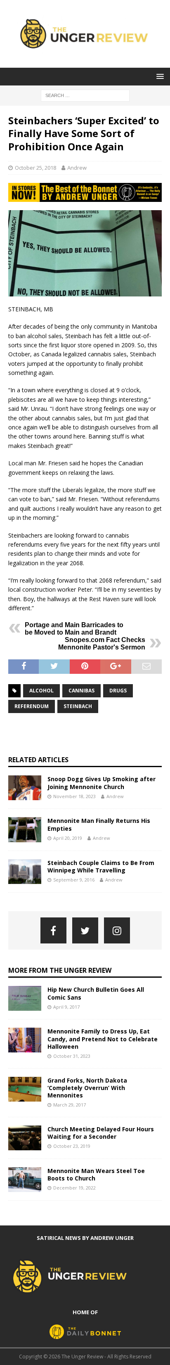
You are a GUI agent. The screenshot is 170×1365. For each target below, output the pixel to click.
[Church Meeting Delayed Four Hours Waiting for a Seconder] (24, 1138)
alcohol (41, 690)
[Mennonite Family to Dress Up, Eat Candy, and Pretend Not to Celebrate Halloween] (24, 1040)
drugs (118, 690)
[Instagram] (117, 930)
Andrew (77, 167)
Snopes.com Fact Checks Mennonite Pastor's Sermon (101, 643)
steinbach (78, 706)
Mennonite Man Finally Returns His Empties (98, 824)
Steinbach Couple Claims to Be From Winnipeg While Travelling (100, 866)
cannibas (81, 690)
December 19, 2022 (74, 1188)
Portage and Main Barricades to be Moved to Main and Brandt (74, 628)
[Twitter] (85, 930)
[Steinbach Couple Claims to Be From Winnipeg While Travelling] (24, 871)
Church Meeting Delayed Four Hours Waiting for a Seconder (100, 1132)
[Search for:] (85, 95)
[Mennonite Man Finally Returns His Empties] (24, 829)
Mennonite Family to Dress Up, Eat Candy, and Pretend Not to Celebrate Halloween (102, 1038)
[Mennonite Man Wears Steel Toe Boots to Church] (24, 1179)
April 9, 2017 (66, 1007)
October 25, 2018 (35, 167)
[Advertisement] (89, 734)
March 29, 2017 (69, 1105)
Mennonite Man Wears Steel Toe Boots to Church (96, 1174)
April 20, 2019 (67, 838)
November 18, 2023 (74, 796)
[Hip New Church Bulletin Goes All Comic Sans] (24, 998)
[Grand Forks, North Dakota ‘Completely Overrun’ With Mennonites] (24, 1089)
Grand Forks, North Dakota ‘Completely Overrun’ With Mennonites (87, 1087)
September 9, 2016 (73, 880)
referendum (31, 706)
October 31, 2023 (71, 1056)
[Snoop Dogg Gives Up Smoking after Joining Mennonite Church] (24, 787)
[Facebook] (53, 930)
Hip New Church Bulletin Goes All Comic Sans (95, 993)
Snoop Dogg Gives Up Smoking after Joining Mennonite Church (101, 782)
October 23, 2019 (71, 1146)
